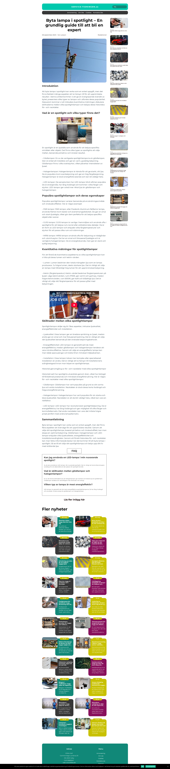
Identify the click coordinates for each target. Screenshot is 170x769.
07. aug (97, 537)
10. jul (64, 659)
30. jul (97, 618)
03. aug (64, 558)
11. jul (97, 638)
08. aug (64, 537)
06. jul (97, 659)
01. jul (64, 699)
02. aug (97, 558)
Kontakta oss (98, 12)
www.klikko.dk (71, 762)
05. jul (64, 679)
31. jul (97, 578)
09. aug (64, 517)
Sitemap (101, 763)
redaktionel (102, 35)
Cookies (88, 12)
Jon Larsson (62, 35)
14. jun (97, 719)
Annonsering (72, 12)
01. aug (64, 578)
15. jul (64, 638)
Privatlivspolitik (150, 766)
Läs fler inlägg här (74, 499)
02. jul (97, 679)
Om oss (81, 12)
